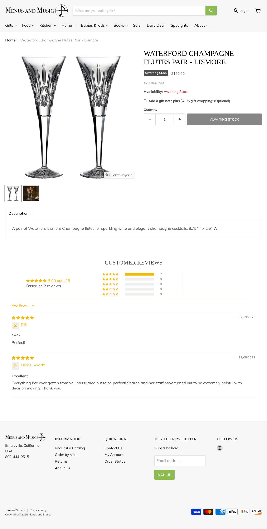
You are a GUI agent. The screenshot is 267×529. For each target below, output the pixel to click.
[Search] (211, 10)
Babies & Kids (93, 25)
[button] (110, 274)
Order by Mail (65, 454)
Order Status (115, 461)
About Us (62, 468)
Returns (61, 461)
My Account (114, 454)
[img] (23, 317)
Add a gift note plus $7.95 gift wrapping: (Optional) (189, 101)
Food (27, 25)
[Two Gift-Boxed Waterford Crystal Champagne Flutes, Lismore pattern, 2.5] (31, 193)
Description (19, 213)
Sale (137, 25)
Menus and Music (39, 514)
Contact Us (113, 448)
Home (67, 25)
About (200, 25)
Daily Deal (156, 25)
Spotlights (179, 25)
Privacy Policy (38, 510)
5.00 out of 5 (59, 280)
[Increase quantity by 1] (179, 119)
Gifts (9, 25)
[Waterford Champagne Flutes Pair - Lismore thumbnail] (13, 193)
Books (119, 25)
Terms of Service (15, 510)
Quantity (150, 109)
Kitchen (47, 25)
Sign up (164, 475)
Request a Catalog (70, 448)
